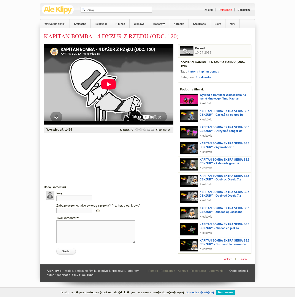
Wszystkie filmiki (54, 23)
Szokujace (199, 23)
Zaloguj (209, 9)
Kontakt (183, 270)
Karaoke (179, 23)
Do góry (243, 259)
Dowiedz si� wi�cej (200, 292)
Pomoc (153, 270)
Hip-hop (120, 23)
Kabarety (159, 23)
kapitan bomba (209, 71)
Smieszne (80, 23)
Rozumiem (225, 292)
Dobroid (200, 48)
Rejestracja (198, 270)
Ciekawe (139, 23)
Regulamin (167, 270)
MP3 (232, 23)
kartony (193, 71)
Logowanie (216, 270)
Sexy (218, 23)
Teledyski (101, 23)
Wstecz (228, 259)
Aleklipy (57, 9)
